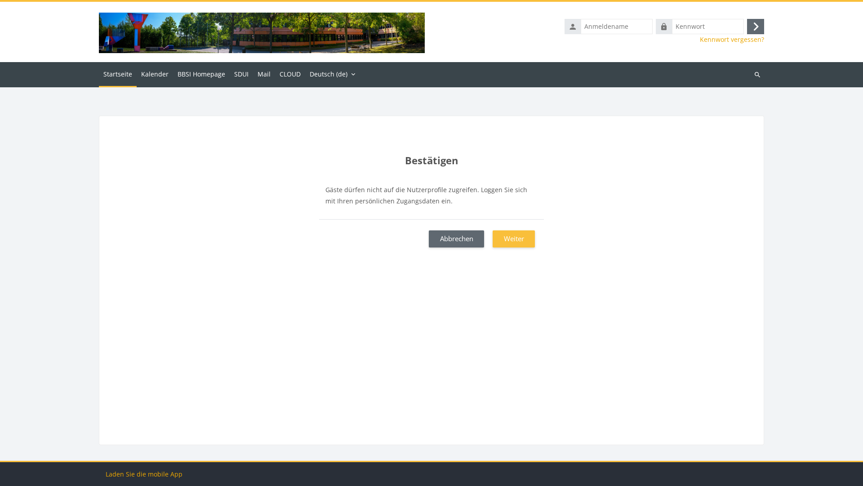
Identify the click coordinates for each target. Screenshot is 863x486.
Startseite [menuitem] (117, 74)
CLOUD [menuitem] (290, 74)
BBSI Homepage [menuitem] (201, 74)
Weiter (514, 238)
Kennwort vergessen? (732, 40)
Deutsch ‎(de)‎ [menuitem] (328, 74)
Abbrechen (456, 238)
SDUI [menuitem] (241, 74)
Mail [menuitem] (264, 74)
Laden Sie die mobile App (144, 474)
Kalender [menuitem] (155, 74)
